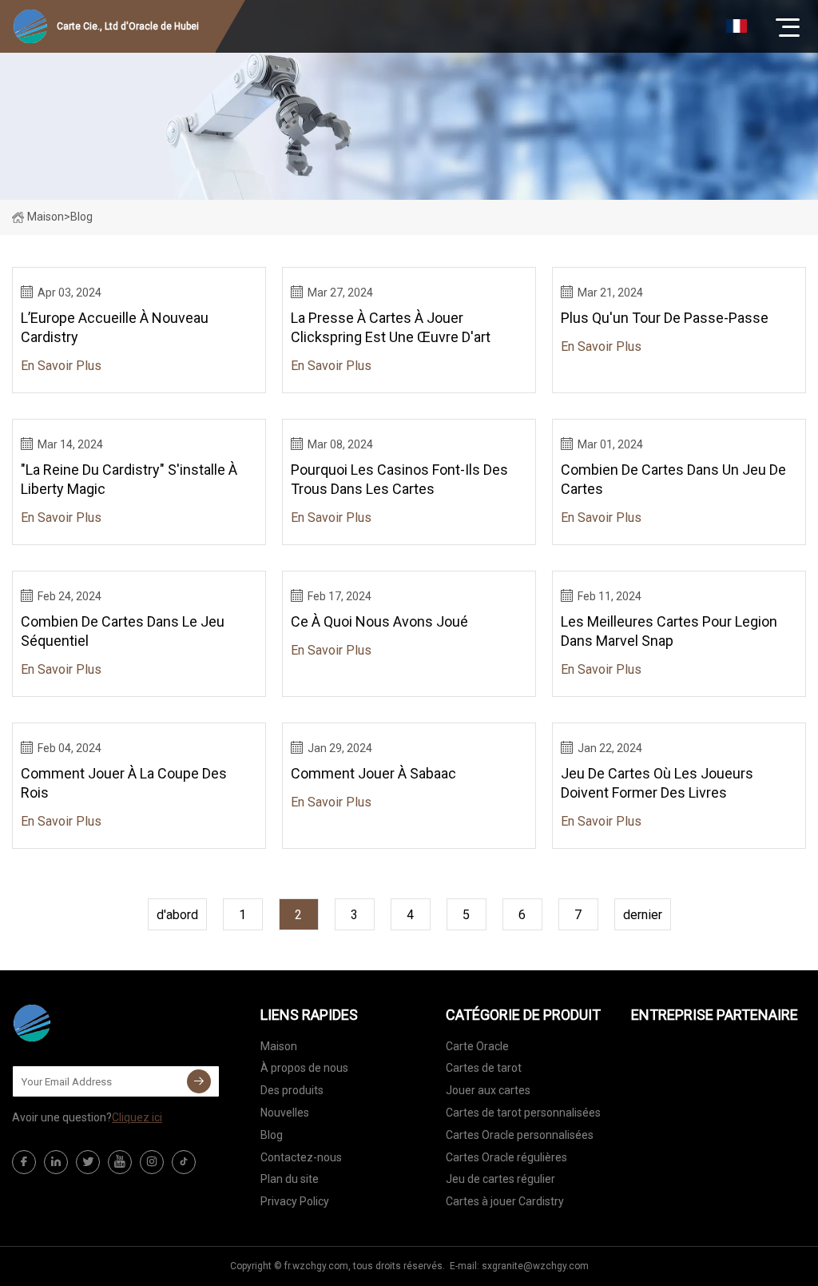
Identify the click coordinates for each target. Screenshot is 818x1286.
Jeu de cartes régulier (500, 1179)
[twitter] (88, 1162)
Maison (45, 216)
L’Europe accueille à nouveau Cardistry (114, 327)
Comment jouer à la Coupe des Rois (124, 783)
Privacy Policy (294, 1201)
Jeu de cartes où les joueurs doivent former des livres (657, 783)
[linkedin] (56, 1162)
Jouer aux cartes (488, 1090)
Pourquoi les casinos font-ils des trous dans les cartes (399, 479)
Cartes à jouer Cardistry (505, 1201)
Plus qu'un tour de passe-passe (664, 317)
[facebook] (24, 1162)
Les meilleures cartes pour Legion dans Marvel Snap (669, 631)
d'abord (177, 914)
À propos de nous (304, 1067)
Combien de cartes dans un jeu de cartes (673, 479)
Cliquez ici (137, 1117)
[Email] (199, 1081)
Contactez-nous (301, 1157)
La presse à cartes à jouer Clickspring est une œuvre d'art (390, 327)
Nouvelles (284, 1112)
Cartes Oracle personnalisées (520, 1135)
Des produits (292, 1090)
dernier (642, 914)
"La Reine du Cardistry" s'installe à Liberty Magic (129, 479)
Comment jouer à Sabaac (373, 773)
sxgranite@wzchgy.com (535, 1266)
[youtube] (120, 1162)
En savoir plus (61, 365)
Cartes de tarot (484, 1067)
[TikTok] (184, 1162)
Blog (271, 1135)
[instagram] (152, 1162)
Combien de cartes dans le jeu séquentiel (122, 631)
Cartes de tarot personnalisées (523, 1112)
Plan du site (289, 1179)
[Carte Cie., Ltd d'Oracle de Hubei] (92, 1023)
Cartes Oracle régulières (506, 1157)
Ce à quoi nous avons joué (379, 621)
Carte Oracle (477, 1046)
